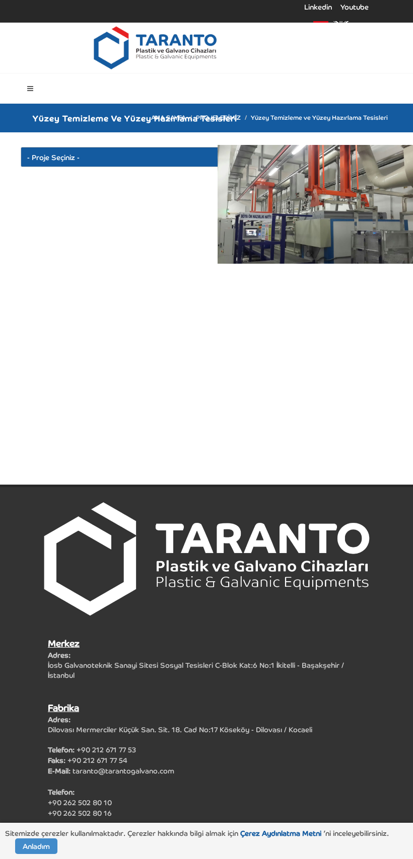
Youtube (354, 7)
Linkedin (318, 7)
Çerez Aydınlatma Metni (281, 833)
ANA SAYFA (168, 117)
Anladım (36, 846)
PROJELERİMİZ (218, 117)
